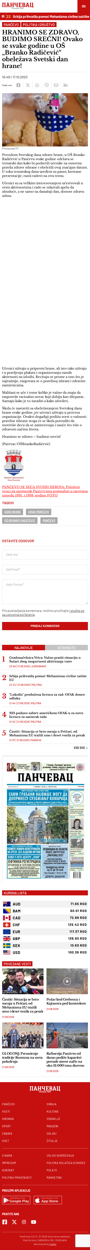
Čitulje (52, 1141)
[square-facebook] (4, 1222)
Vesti (6, 1111)
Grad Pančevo (38, 512)
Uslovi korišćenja (60, 1155)
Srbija (51, 1104)
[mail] (56, 85)
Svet (5, 1141)
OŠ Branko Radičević (19, 520)
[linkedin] (65, 85)
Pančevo (11, 24)
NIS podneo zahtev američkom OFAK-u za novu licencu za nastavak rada (46, 715)
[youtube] (33, 1222)
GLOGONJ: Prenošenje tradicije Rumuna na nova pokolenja (22, 1057)
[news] (23, 981)
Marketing (54, 1177)
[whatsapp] (37, 85)
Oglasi (51, 1133)
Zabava (7, 1133)
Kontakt (8, 1170)
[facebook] (18, 85)
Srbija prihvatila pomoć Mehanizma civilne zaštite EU (48, 16)
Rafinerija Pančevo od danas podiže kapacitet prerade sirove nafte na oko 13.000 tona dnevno (65, 1059)
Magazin (52, 1126)
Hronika (8, 1119)
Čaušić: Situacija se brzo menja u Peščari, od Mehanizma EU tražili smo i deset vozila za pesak (47, 733)
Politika (37, 684)
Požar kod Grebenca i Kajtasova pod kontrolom (66, 1001)
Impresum (9, 1163)
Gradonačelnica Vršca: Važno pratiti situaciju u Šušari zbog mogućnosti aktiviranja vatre (45, 659)
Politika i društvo (39, 24)
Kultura (53, 1111)
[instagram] (24, 1222)
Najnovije (23, 647)
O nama (7, 1155)
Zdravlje (53, 1119)
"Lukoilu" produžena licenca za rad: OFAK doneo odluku (47, 696)
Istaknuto (67, 647)
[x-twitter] (14, 1222)
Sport (6, 1126)
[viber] (46, 85)
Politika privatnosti (17, 1177)
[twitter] (27, 85)
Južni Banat (38, 666)
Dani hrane (12, 512)
